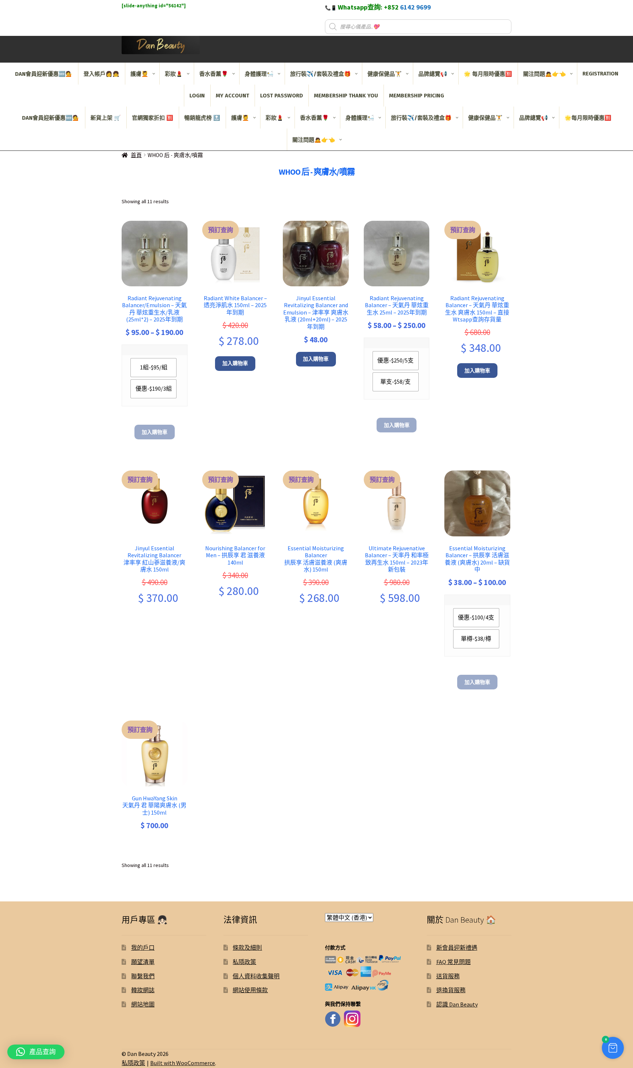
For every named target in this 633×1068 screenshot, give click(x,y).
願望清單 (143, 961)
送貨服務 (448, 976)
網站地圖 (143, 1004)
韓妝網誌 (143, 990)
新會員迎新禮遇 (456, 947)
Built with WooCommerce (182, 1063)
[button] (613, 1048)
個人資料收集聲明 (256, 976)
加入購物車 (154, 432)
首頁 (136, 155)
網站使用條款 (250, 990)
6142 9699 (415, 7)
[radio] (153, 367)
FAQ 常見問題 (453, 961)
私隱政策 (244, 961)
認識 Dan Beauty (457, 1004)
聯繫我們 (143, 976)
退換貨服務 (451, 990)
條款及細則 (247, 947)
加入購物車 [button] (235, 363)
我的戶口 (143, 947)
